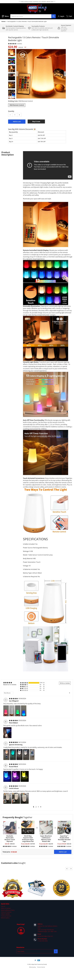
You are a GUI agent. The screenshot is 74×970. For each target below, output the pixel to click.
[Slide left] (17, 73)
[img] (13, 699)
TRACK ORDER (5, 914)
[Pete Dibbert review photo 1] (7, 732)
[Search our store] (53, 16)
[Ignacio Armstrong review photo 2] (13, 754)
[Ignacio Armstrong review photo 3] (19, 754)
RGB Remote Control (17, 105)
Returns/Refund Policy (8, 910)
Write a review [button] (65, 683)
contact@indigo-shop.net (45, 936)
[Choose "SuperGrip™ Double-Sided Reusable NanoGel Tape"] (69, 822)
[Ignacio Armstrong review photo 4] (26, 754)
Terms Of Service (6, 912)
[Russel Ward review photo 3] (25, 776)
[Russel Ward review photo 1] (7, 776)
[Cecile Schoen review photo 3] (24, 798)
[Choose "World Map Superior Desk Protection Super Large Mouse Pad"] (33, 822)
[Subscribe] (56, 951)
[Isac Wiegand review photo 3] (17, 710)
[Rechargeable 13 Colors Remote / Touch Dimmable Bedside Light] (11, 52)
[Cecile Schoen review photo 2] (16, 798)
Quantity (11, 111)
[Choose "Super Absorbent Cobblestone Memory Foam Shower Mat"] (51, 822)
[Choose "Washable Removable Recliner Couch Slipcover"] (15, 822)
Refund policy (5, 918)
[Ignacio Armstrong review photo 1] (6, 754)
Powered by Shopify (42, 964)
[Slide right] (65, 73)
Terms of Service (6, 916)
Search (3, 906)
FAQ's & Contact (6, 908)
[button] (5, 16)
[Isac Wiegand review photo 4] (23, 710)
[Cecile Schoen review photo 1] (7, 798)
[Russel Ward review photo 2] (16, 776)
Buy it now (36, 121)
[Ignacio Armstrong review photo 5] (32, 754)
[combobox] (33, 16)
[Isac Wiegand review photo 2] (12, 710)
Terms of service (41, 967)
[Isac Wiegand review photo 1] (6, 710)
